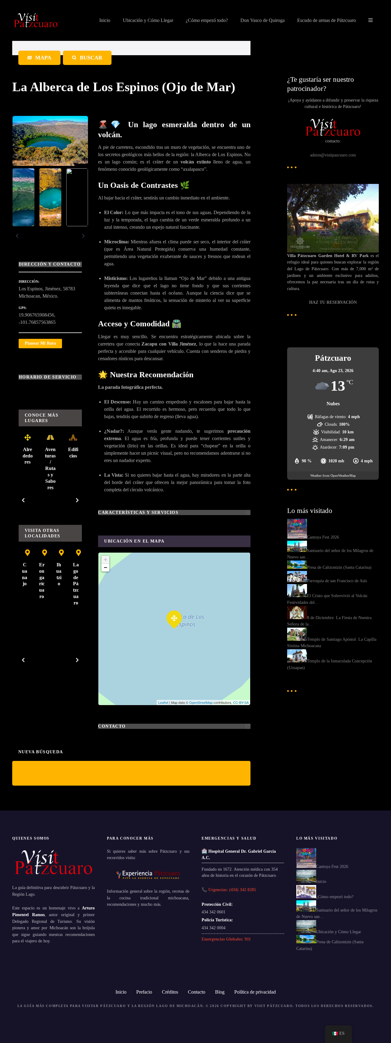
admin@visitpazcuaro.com (333, 154)
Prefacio (144, 992)
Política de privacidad (255, 992)
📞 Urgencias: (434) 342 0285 (229, 889)
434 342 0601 (213, 911)
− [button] (105, 567)
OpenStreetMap (201, 702)
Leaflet (163, 702)
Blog (220, 992)
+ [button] (105, 559)
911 (248, 939)
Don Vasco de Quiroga (262, 20)
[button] (17, 235)
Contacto (196, 992)
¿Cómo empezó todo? (207, 20)
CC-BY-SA (241, 702)
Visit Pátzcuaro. (274, 1006)
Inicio (104, 20)
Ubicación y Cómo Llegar (148, 20)
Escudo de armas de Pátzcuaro (326, 20)
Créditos (170, 992)
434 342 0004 (213, 927)
